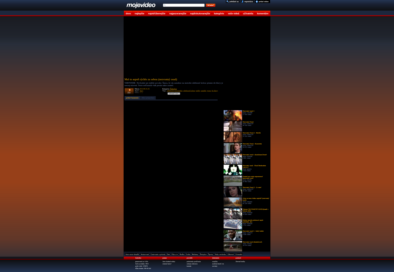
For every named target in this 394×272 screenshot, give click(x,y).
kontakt (189, 266)
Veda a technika (220, 254)
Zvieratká (238, 254)
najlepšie (139, 13)
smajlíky (215, 261)
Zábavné (231, 254)
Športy (210, 254)
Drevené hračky (240, 261)
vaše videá (233, 13)
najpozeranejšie (177, 13)
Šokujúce (173, 89)
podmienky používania (194, 261)
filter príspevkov (148, 98)
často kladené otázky (169, 261)
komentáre (262, 13)
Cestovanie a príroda (158, 254)
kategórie (219, 13)
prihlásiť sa (234, 1)
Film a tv (175, 254)
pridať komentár (132, 98)
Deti (168, 254)
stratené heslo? (167, 264)
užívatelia (248, 13)
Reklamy (195, 254)
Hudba (182, 254)
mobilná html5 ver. (218, 264)
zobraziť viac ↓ (174, 93)
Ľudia (188, 254)
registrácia (248, 1)
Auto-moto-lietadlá (132, 254)
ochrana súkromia (192, 264)
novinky (214, 266)
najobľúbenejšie (156, 13)
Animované (145, 254)
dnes (128, 13)
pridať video (264, 1)
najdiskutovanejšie (200, 13)
